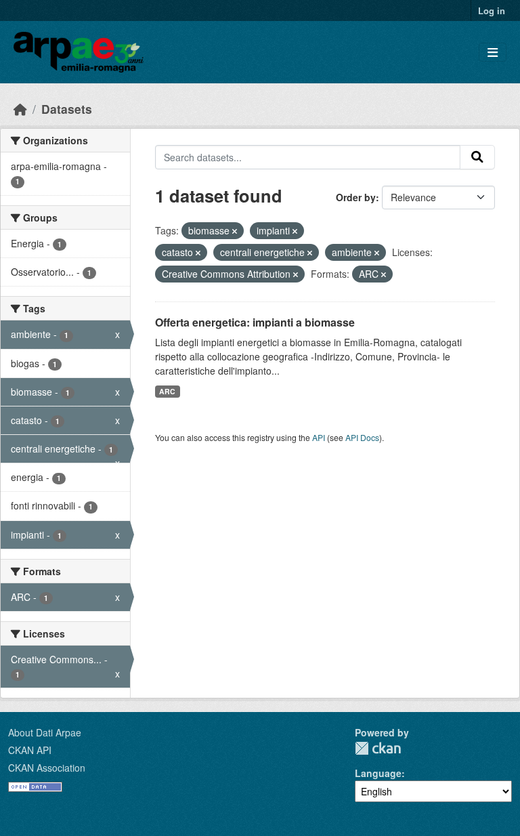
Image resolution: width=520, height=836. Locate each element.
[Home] (20, 108)
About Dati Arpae (44, 732)
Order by (356, 197)
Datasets (66, 108)
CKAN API (29, 750)
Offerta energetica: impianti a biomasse (255, 322)
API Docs (362, 437)
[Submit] (477, 157)
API (318, 437)
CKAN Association (46, 767)
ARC (167, 391)
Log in (491, 10)
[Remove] (234, 231)
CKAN (378, 748)
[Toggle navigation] (492, 52)
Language (378, 773)
